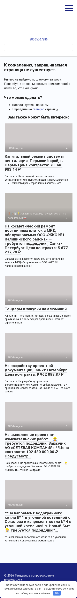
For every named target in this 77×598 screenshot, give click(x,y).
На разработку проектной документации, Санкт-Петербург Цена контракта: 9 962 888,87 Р (36, 370)
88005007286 (39, 39)
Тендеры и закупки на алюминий (36, 309)
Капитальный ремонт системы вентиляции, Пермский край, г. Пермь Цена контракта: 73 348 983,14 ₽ (34, 163)
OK (57, 592)
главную (38, 109)
